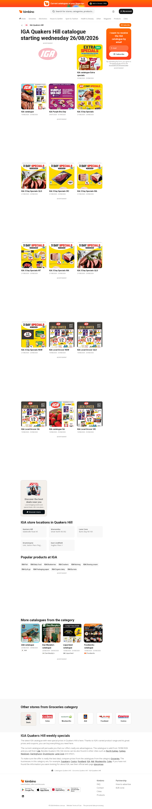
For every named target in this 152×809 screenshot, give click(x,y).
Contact (100, 788)
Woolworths (100, 761)
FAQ (98, 784)
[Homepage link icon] (52, 770)
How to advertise (123, 784)
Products (117, 19)
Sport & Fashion (72, 19)
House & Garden (56, 19)
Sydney (122, 751)
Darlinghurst (36, 754)
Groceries (32, 19)
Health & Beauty (87, 19)
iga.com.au (98, 764)
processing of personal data (118, 65)
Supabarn (65, 761)
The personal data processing (93, 806)
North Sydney (112, 751)
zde (38, 751)
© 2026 (57, 806)
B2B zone (120, 788)
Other (98, 19)
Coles (109, 761)
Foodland (82, 761)
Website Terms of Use (74, 806)
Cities (126, 19)
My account (127, 11)
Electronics (43, 19)
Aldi (92, 761)
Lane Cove (59, 754)
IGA (88, 761)
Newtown (25, 754)
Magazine (107, 19)
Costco (74, 761)
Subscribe (126, 25)
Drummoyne (48, 754)
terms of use (116, 63)
